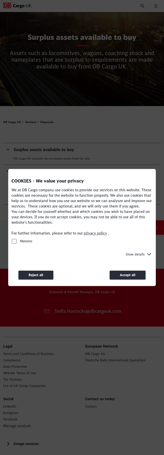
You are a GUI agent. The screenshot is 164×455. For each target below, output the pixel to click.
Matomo (25, 241)
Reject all (36, 275)
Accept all (127, 275)
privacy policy (95, 233)
